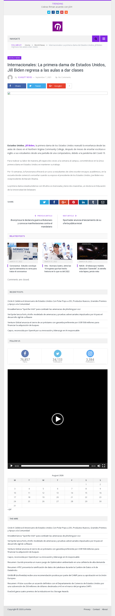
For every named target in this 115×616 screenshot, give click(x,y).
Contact (96, 609)
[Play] (11, 465)
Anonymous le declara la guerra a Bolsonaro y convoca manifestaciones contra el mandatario (31, 223)
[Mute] (98, 465)
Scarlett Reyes (25, 77)
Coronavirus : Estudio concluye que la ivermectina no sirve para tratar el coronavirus (23, 269)
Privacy (87, 609)
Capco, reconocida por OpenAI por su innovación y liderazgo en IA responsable (44, 330)
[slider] (55, 466)
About (105, 609)
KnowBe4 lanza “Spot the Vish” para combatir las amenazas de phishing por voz (44, 309)
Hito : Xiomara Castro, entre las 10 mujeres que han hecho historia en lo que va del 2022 (57, 269)
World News (14, 58)
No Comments (64, 77)
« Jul (9, 509)
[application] (58, 419)
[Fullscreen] (103, 465)
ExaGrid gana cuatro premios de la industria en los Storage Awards (38, 591)
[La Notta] (57, 26)
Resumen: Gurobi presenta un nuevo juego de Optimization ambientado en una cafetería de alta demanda (56, 562)
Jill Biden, (30, 145)
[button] (58, 419)
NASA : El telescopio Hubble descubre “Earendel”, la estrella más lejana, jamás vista (92, 269)
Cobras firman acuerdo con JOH (56, 7)
